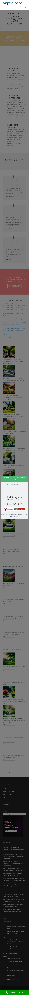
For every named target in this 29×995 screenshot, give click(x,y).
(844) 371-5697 (14, 504)
